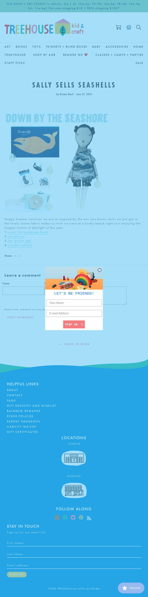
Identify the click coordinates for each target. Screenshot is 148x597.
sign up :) (74, 324)
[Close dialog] (99, 270)
